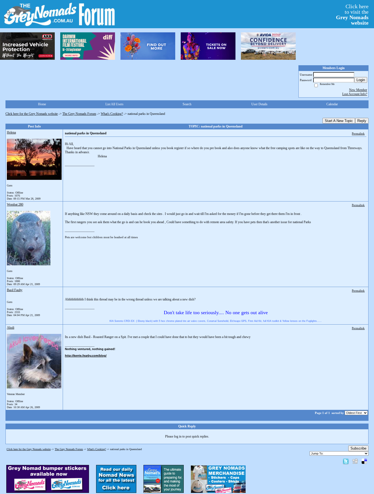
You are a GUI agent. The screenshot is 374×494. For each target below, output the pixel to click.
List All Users (114, 104)
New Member (358, 90)
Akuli (10, 328)
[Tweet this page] (345, 461)
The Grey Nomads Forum (79, 114)
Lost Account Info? (354, 94)
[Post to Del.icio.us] (364, 461)
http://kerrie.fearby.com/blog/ (86, 355)
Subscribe (358, 448)
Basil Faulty (14, 290)
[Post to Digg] (355, 461)
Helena (11, 132)
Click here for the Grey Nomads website (31, 114)
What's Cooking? (112, 114)
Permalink (358, 133)
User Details (259, 104)
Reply (361, 121)
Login (360, 80)
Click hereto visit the (352, 14)
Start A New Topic (339, 121)
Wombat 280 (15, 204)
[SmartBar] (27, 46)
